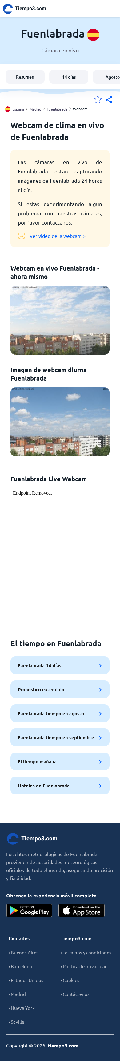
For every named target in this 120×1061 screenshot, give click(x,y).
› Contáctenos (75, 994)
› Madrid (17, 994)
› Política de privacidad (84, 966)
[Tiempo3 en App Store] (81, 910)
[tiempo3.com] (27, 9)
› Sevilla (16, 1022)
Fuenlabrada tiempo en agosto (51, 713)
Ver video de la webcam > (58, 236)
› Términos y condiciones (86, 952)
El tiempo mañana (37, 761)
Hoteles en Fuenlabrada (44, 785)
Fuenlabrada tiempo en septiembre (56, 737)
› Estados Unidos (26, 980)
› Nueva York (22, 1008)
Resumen (25, 77)
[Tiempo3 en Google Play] (29, 910)
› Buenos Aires (23, 952)
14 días (69, 77)
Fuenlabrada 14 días (39, 665)
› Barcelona (20, 966)
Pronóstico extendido (41, 689)
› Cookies (70, 980)
